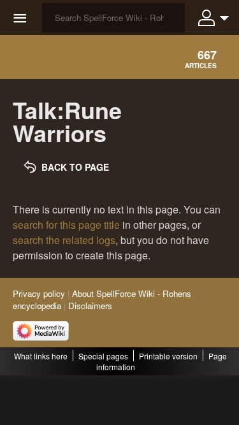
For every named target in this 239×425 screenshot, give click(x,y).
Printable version (168, 355)
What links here (41, 355)
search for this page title (66, 224)
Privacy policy (39, 293)
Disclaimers (90, 305)
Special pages (103, 355)
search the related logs (64, 240)
